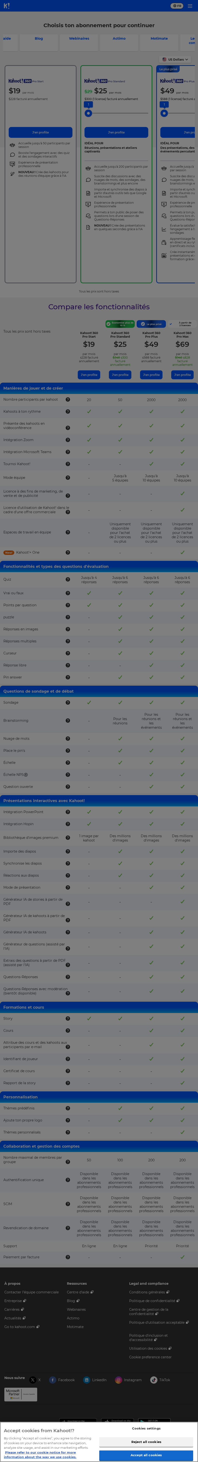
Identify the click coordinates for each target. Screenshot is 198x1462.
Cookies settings (146, 1428)
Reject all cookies (146, 1442)
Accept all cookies (146, 1455)
